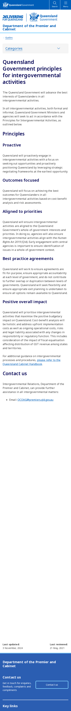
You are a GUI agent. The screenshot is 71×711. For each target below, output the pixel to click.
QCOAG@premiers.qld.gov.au (35, 400)
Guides (9, 37)
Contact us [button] (52, 684)
